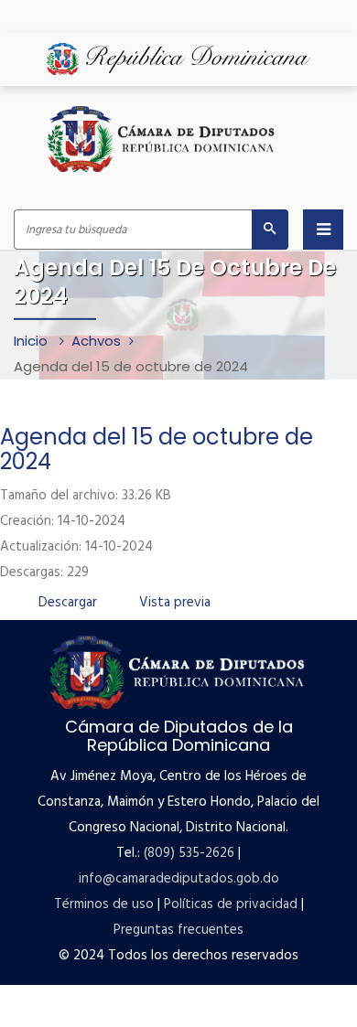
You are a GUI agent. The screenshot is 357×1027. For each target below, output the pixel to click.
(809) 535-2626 (189, 853)
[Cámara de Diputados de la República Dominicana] (162, 139)
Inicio (32, 340)
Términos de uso (104, 904)
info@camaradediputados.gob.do (179, 879)
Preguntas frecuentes (178, 930)
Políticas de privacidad (231, 904)
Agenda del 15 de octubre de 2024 (156, 449)
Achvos (96, 340)
